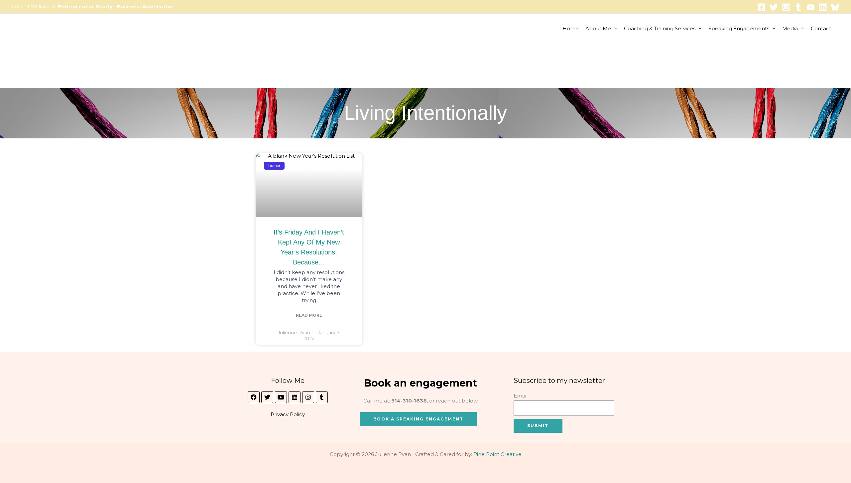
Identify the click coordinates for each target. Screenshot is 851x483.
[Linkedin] (823, 7)
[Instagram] (786, 7)
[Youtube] (810, 7)
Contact (821, 28)
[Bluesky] (835, 7)
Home (570, 28)
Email (521, 396)
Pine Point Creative (497, 454)
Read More (309, 315)
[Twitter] (774, 7)
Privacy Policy (288, 414)
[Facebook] (761, 7)
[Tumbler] (798, 7)
